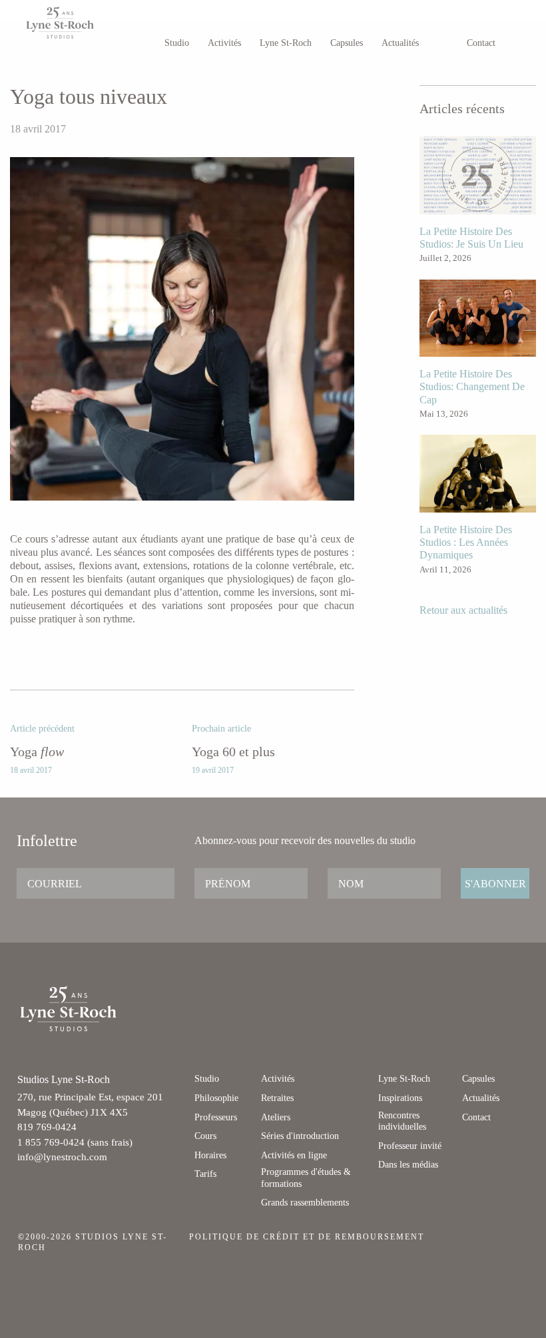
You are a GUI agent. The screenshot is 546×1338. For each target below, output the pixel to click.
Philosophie (216, 1098)
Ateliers (275, 1117)
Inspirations (400, 1098)
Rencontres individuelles (402, 1121)
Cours (205, 1136)
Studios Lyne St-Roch (75, 23)
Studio (176, 43)
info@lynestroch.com (62, 1157)
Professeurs (215, 1117)
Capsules (346, 43)
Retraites (277, 1098)
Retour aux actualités (463, 610)
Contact (481, 43)
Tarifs (205, 1174)
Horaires (210, 1155)
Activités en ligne (294, 1155)
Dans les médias (408, 1165)
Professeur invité (409, 1146)
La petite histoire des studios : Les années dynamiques (465, 542)
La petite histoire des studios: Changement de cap (472, 386)
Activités (224, 43)
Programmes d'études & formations (306, 1178)
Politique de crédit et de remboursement (306, 1236)
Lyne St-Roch (286, 43)
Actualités (400, 43)
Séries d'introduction (300, 1136)
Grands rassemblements (305, 1203)
